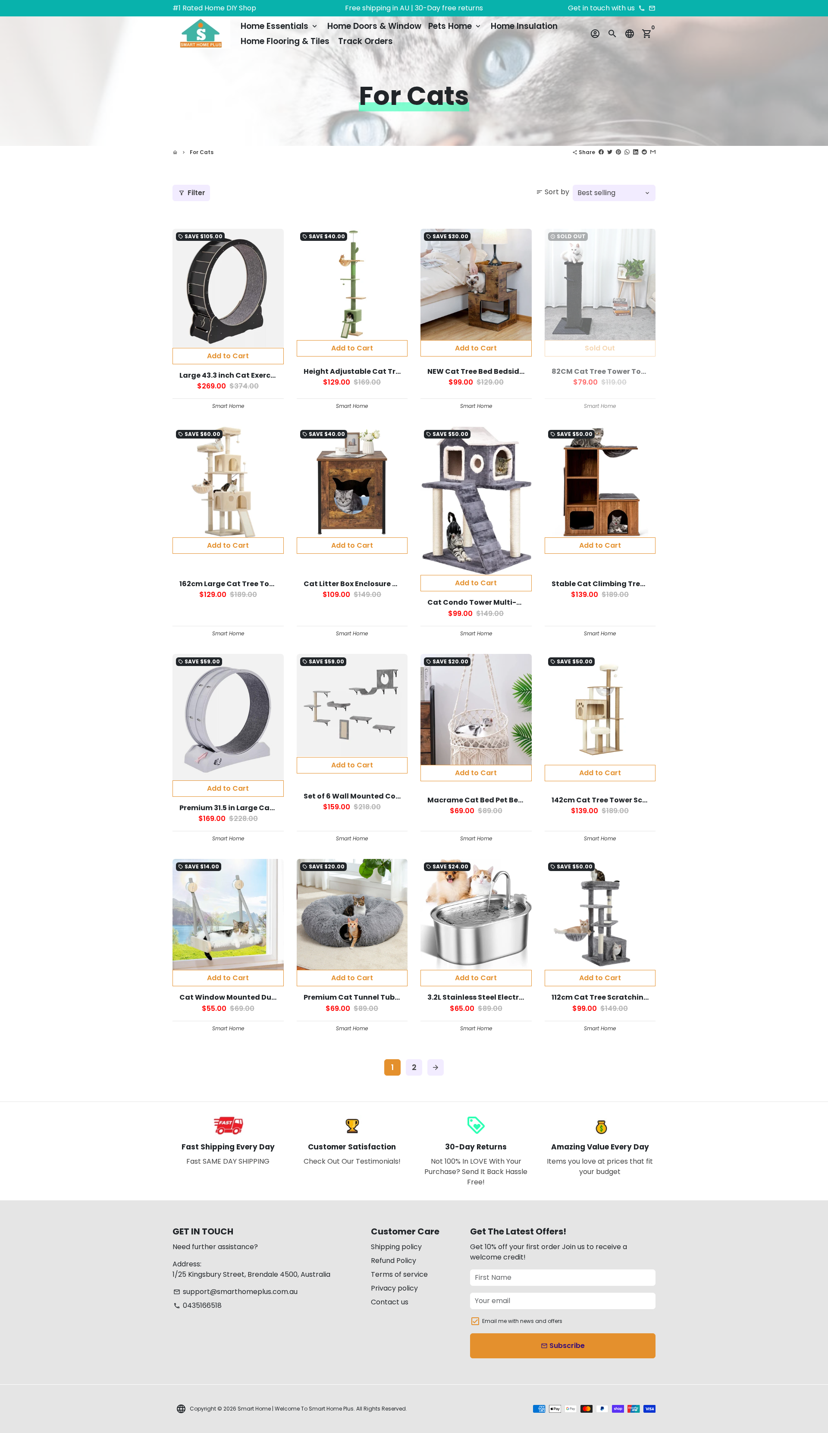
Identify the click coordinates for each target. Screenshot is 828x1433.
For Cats (201, 152)
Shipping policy (396, 1247)
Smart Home (254, 1408)
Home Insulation (524, 26)
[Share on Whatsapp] (627, 152)
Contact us (389, 1302)
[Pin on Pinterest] (618, 152)
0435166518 (197, 1305)
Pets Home (455, 26)
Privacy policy (394, 1288)
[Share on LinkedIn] (635, 152)
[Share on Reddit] (644, 152)
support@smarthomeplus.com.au (235, 1292)
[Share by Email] (653, 152)
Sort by (552, 192)
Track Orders (365, 41)
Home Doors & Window (374, 26)
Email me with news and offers (522, 1321)
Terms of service (399, 1274)
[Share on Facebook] (601, 152)
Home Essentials (280, 26)
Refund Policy (393, 1261)
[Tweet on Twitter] (609, 152)
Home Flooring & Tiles (285, 41)
